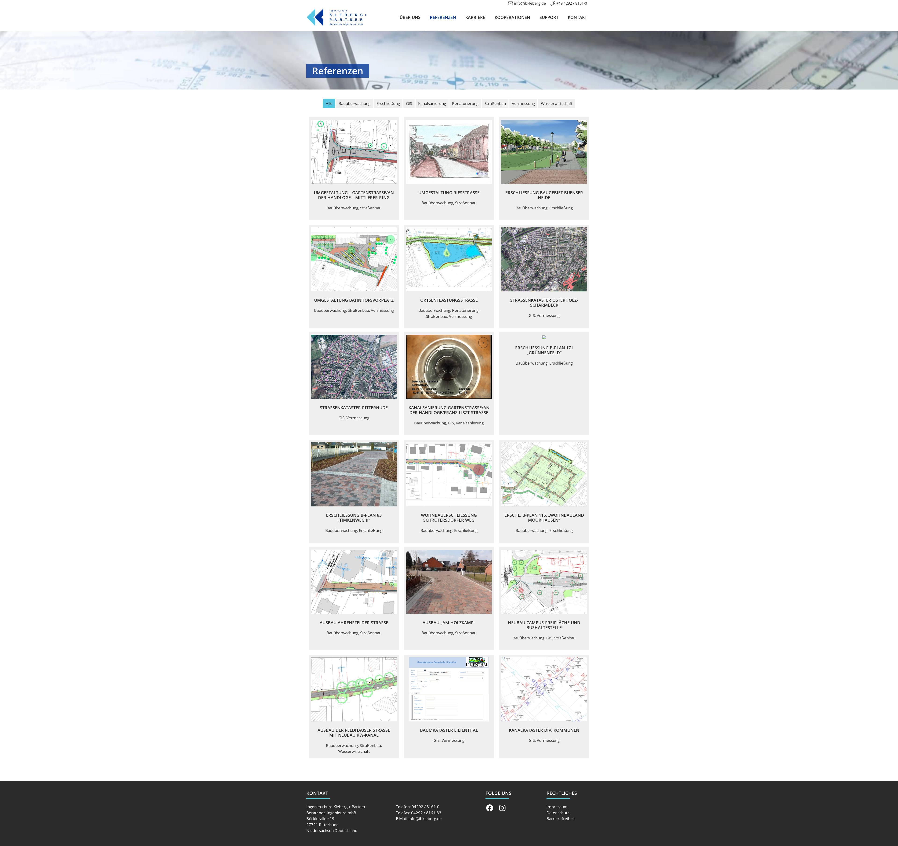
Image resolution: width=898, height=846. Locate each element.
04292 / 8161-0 (425, 806)
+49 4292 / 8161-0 (571, 3)
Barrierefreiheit (561, 818)
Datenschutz (558, 812)
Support (549, 17)
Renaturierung (465, 103)
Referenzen (443, 17)
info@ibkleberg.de (530, 3)
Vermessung (523, 103)
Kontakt (577, 17)
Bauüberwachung (354, 103)
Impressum (557, 806)
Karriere (475, 17)
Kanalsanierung (432, 103)
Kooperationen (512, 17)
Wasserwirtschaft (556, 103)
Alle (329, 103)
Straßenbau (495, 103)
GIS (409, 103)
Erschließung (388, 103)
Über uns (410, 17)
